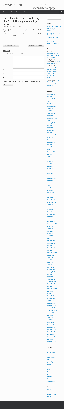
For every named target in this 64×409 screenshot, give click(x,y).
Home (4, 11)
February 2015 (51, 195)
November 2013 (51, 219)
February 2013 (51, 240)
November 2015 (51, 180)
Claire (49, 74)
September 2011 (52, 281)
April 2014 (50, 209)
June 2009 (50, 317)
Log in (49, 389)
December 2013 (51, 216)
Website (4, 77)
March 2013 (50, 238)
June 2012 (50, 260)
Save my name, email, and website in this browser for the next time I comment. (22, 81)
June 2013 (50, 231)
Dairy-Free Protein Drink (54, 26)
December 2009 (51, 303)
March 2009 (50, 322)
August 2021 (50, 137)
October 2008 (51, 334)
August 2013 (50, 226)
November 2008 (51, 332)
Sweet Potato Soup (52, 37)
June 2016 (50, 166)
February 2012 (51, 269)
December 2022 (51, 125)
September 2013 (52, 224)
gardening (50, 362)
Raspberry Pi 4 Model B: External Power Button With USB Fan (54, 55)
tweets (49, 378)
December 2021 (51, 132)
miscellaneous (9, 38)
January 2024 (51, 113)
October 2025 (51, 99)
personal (49, 371)
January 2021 (51, 142)
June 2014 (50, 207)
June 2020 (50, 147)
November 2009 (51, 305)
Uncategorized (51, 381)
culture (49, 354)
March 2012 (50, 267)
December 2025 (51, 96)
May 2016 (50, 168)
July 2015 (50, 185)
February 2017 (51, 159)
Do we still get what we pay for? (11, 45)
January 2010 (51, 300)
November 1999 (51, 341)
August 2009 (50, 312)
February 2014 (51, 214)
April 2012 (50, 264)
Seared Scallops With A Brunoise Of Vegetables (53, 69)
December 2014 (51, 197)
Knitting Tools (15, 11)
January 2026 (51, 94)
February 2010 (51, 298)
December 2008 (51, 329)
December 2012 (51, 245)
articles (49, 350)
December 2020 (51, 144)
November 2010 (51, 284)
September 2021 (52, 135)
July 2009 (50, 315)
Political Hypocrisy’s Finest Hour (36, 45)
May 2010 (50, 293)
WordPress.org (51, 397)
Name (4, 69)
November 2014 (51, 200)
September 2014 (52, 202)
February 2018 (51, 151)
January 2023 (51, 123)
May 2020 (50, 149)
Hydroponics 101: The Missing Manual (53, 75)
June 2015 (50, 187)
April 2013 (50, 236)
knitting (49, 364)
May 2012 (50, 262)
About (36, 11)
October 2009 (51, 308)
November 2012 (51, 248)
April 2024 (50, 111)
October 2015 (51, 183)
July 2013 (50, 228)
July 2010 (50, 291)
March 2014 (50, 212)
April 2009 (50, 320)
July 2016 (50, 163)
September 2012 (52, 252)
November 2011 (51, 276)
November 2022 (51, 127)
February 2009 (51, 324)
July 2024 (50, 108)
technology (50, 376)
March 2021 (50, 139)
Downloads (27, 11)
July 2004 (50, 339)
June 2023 (50, 120)
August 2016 (50, 161)
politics (49, 374)
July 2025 (50, 101)
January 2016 (51, 175)
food (48, 359)
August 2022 (50, 130)
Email (4, 73)
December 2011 (51, 274)
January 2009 (51, 327)
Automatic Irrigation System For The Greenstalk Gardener (53, 41)
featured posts (51, 357)
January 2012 (51, 272)
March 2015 (50, 192)
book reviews (51, 352)
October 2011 (51, 279)
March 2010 (50, 296)
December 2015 (51, 178)
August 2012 (50, 255)
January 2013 (51, 243)
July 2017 (50, 154)
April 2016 (50, 171)
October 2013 (51, 221)
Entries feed (50, 392)
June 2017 (50, 156)
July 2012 (50, 257)
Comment (5, 56)
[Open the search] (61, 12)
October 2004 (51, 336)
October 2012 (51, 250)
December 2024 (51, 106)
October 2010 (51, 286)
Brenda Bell (18, 26)
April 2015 (50, 190)
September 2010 (52, 288)
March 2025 (50, 103)
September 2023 (52, 118)
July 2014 (50, 204)
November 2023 (51, 115)
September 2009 (52, 310)
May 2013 (50, 233)
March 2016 (50, 173)
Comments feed (51, 394)
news (48, 369)
